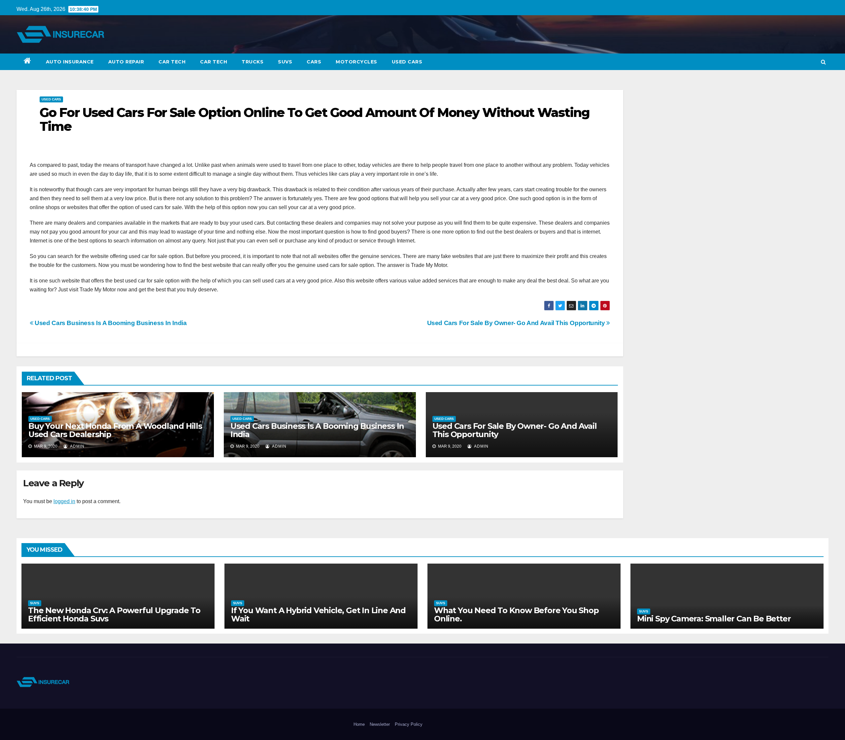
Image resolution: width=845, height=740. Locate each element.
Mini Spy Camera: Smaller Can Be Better (714, 618)
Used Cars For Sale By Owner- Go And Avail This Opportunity (516, 322)
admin (76, 446)
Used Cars (407, 62)
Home (359, 724)
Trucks (252, 62)
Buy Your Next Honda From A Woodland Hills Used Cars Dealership (115, 430)
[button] (823, 62)
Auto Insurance (70, 62)
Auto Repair (126, 62)
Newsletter (380, 724)
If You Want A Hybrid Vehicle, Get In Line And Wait (318, 614)
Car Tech (172, 62)
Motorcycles (356, 62)
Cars (314, 62)
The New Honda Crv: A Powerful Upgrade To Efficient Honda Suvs (114, 614)
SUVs (285, 62)
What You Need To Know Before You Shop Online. (516, 614)
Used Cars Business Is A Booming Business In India (109, 322)
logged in (64, 501)
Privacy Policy (408, 724)
